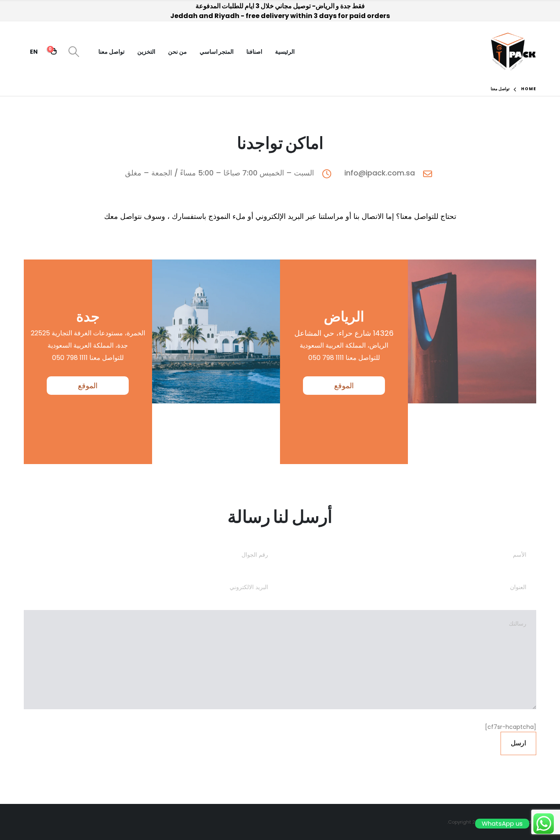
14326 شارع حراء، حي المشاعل (344, 333)
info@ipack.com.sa (379, 173)
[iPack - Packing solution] (513, 51)
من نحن (177, 52)
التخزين (146, 52)
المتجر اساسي (217, 52)
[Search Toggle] (74, 51)
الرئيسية (285, 52)
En (34, 52)
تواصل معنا (111, 52)
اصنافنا (254, 52)
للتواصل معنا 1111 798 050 (344, 357)
